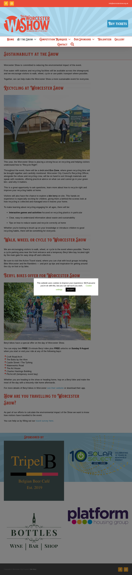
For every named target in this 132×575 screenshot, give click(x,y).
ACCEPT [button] (70, 290)
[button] (72, 44)
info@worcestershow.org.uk (118, 3)
